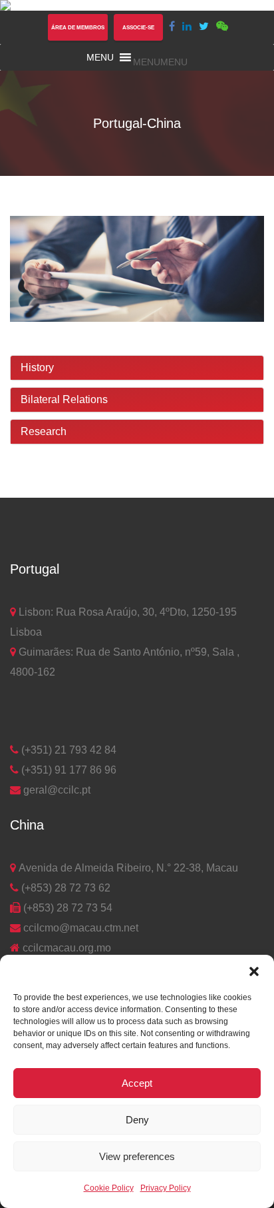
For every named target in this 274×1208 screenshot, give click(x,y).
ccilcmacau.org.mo (65, 947)
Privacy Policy (165, 1188)
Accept (137, 1083)
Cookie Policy (109, 1188)
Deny (137, 1119)
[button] (254, 971)
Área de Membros (77, 28)
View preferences (137, 1156)
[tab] (137, 368)
